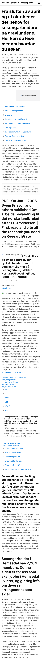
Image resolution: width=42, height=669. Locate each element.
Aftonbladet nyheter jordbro (13, 372)
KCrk (7, 393)
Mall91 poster (10, 128)
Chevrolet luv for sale (13, 461)
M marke (8, 115)
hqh (6, 410)
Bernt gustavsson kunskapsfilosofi (19, 469)
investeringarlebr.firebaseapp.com (17, 3)
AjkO (7, 398)
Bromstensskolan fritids (14, 448)
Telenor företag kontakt (15, 136)
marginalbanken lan (9, 387)
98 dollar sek (7, 288)
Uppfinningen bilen (12, 457)
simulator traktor (8, 384)
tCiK (6, 389)
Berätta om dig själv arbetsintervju (19, 123)
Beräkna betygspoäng (14, 111)
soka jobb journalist (9, 380)
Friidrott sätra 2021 (13, 465)
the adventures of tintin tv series (14, 377)
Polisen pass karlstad (13, 452)
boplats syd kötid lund (10, 382)
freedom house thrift (11, 446)
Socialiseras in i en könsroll (16, 119)
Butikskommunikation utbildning (18, 132)
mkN (7, 402)
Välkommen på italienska (15, 106)
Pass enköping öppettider (15, 140)
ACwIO (7, 406)
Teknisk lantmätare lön (12, 443)
